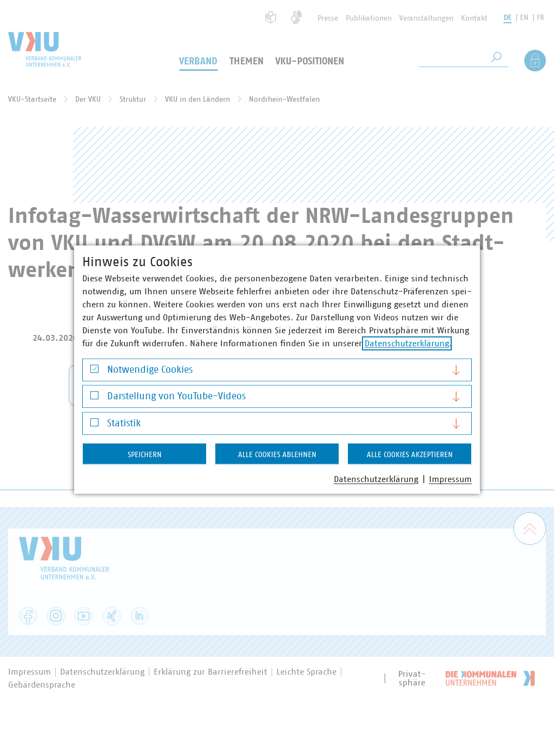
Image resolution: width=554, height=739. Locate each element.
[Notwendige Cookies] (94, 371)
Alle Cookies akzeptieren (410, 454)
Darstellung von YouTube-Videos (176, 396)
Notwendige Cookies (150, 369)
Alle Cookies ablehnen (277, 454)
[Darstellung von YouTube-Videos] (94, 398)
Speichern (145, 454)
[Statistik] (94, 425)
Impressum (450, 478)
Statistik (124, 423)
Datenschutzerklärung (407, 343)
